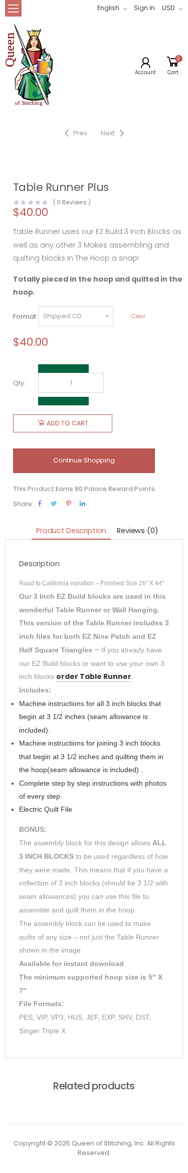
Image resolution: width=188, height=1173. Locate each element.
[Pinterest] (68, 503)
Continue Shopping (84, 460)
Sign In (144, 8)
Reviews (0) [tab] (137, 531)
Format (24, 316)
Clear (138, 316)
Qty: (19, 383)
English (108, 8)
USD (168, 8)
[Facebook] (40, 503)
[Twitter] (54, 503)
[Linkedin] (82, 503)
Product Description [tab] (71, 531)
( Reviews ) (72, 203)
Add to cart (67, 423)
